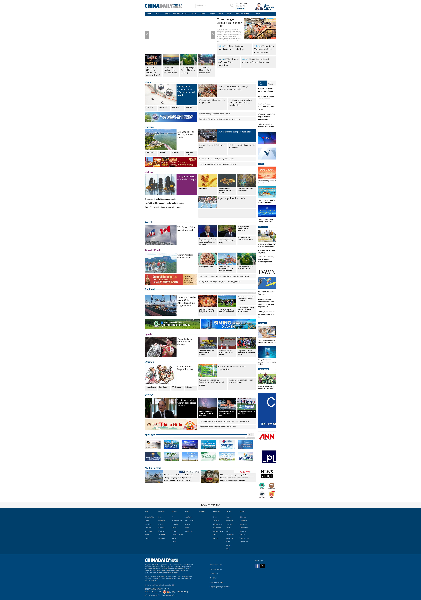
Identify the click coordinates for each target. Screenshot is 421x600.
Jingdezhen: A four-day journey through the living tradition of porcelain (224, 276)
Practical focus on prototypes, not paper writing (266, 106)
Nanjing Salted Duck (206, 266)
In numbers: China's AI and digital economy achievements (219, 119)
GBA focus (175, 107)
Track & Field (230, 535)
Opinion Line (244, 542)
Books (174, 527)
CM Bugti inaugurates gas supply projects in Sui (266, 314)
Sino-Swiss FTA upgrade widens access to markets (264, 49)
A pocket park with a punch (231, 198)
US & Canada (189, 520)
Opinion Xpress (150, 387)
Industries (161, 527)
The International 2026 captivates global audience (207, 352)
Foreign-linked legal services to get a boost (212, 101)
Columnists (262, 323)
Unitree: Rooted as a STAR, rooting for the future (216, 159)
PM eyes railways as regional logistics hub (234, 475)
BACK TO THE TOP (210, 505)
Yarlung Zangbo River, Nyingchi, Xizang (245, 267)
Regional (150, 289)
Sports (148, 334)
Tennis (228, 527)
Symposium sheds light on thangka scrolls (160, 199)
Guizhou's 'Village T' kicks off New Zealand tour (226, 311)
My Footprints (217, 527)
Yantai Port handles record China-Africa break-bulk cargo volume (186, 301)
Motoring (161, 531)
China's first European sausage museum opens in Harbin (233, 88)
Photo (174, 542)
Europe (187, 524)
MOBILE (257, 14)
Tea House (189, 107)
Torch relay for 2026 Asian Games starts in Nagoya (226, 352)
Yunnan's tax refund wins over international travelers (217, 427)
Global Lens (243, 520)
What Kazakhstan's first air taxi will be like (178, 475)
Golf (227, 531)
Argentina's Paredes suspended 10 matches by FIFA (246, 352)
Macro (160, 517)
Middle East (188, 531)
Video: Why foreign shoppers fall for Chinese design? (217, 164)
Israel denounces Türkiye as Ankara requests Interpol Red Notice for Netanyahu (207, 241)
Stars (227, 549)
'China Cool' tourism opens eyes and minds (241, 381)
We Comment (176, 387)
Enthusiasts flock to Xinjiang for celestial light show (206, 413)
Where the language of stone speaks (245, 189)
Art (173, 517)
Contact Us (214, 573)
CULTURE (185, 14)
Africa (187, 527)
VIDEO (203, 14)
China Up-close (150, 152)
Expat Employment (216, 582)
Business (149, 126)
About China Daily (216, 565)
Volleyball (229, 524)
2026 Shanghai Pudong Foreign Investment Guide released (246, 309)
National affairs (149, 517)
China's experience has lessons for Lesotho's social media (211, 382)
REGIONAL (230, 14)
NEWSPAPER (245, 14)
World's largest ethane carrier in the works (242, 146)
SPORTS (212, 14)
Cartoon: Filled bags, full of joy (185, 368)
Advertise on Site (216, 569)
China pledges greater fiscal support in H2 (229, 23)
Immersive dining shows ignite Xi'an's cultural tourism (207, 311)
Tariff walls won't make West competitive (228, 62)
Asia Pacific (188, 517)
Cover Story (148, 531)
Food (157, 250)
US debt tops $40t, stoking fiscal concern (245, 238)
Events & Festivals (177, 535)
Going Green (163, 107)
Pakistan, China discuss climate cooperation (234, 478)
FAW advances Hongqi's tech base (234, 131)
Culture (149, 171)
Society (147, 520)
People (147, 535)
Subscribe (239, 6)
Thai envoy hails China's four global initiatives (186, 403)
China (148, 82)
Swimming (229, 538)
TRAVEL (194, 14)
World (244, 59)
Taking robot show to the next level (246, 412)
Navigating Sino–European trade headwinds (244, 228)
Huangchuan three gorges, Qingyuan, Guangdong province (219, 282)
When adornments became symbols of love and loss (226, 190)
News (214, 517)
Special (261, 163)
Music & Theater (177, 520)
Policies (257, 46)
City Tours (216, 520)
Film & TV (175, 524)
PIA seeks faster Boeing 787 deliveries (232, 480)
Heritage (174, 531)
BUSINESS (176, 14)
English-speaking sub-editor (219, 587)
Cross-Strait (149, 107)
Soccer (228, 517)
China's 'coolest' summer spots (185, 256)
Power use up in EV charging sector (212, 146)
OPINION (221, 14)
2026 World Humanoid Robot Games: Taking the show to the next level (224, 421)
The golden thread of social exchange (186, 178)
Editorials (189, 387)
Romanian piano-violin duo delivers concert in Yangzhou (246, 298)
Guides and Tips (217, 524)
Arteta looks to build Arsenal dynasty (184, 341)
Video (174, 538)
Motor (228, 542)
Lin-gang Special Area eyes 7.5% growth (185, 134)
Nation (221, 46)
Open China (163, 387)
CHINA (158, 14)
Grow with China (189, 153)
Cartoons (243, 531)
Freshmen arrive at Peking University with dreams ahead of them (240, 102)
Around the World (218, 531)
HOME (149, 14)
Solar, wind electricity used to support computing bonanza (266, 259)
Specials (215, 538)
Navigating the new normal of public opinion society (267, 362)
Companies (161, 520)
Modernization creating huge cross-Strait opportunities (266, 116)
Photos (147, 538)
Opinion (221, 59)
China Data (162, 152)
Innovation (148, 524)
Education (148, 527)
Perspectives (244, 527)
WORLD (167, 14)
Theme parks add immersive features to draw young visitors (226, 268)
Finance (160, 524)
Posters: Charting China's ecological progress (214, 114)
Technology (176, 152)
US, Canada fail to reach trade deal (186, 228)
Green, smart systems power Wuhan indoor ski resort (186, 90)
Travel (148, 250)
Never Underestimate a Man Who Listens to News (226, 413)
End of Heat (203, 188)
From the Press (244, 538)
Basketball (229, 520)
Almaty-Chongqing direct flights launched (178, 478)
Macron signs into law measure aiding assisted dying (226, 241)
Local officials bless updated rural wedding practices (164, 203)
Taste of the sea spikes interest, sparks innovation (163, 207)
